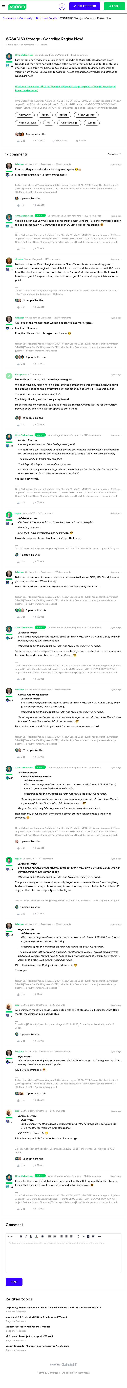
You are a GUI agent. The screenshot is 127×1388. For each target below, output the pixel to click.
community (25, 115)
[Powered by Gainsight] (63, 1365)
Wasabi (92, 123)
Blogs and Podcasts (16, 1311)
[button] (4, 7)
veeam (45, 115)
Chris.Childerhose (24, 55)
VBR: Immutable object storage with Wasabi (29, 1336)
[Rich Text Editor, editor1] (63, 1256)
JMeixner (19, 164)
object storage (69, 123)
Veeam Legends (86, 115)
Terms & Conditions (48, 1372)
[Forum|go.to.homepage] (17, 7)
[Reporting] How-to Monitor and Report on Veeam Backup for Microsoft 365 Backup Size (53, 1307)
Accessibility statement (76, 1372)
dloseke (19, 259)
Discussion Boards (46, 18)
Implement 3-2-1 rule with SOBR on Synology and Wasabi (36, 1317)
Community (9, 18)
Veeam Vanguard (27, 123)
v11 (48, 123)
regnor (18, 513)
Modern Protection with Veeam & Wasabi (28, 1327)
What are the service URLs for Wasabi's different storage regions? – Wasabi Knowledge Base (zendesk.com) (65, 88)
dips (17, 1005)
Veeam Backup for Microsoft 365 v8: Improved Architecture (37, 1346)
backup (63, 115)
